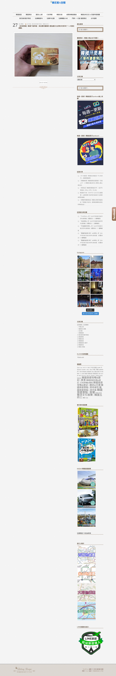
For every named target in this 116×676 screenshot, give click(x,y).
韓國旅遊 (19, 14)
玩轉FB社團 (50, 18)
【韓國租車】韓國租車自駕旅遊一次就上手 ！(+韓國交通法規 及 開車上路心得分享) (90, 183)
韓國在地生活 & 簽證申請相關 (90, 14)
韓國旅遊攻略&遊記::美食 (89, 378)
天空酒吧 (83, 369)
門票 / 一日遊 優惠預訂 (79, 18)
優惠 (95, 367)
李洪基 (101, 371)
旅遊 (81, 371)
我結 (91, 369)
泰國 (85, 373)
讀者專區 (81, 337)
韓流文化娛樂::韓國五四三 (89, 396)
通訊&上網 (39, 14)
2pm (78, 367)
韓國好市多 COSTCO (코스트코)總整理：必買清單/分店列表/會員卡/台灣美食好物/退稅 (90, 195)
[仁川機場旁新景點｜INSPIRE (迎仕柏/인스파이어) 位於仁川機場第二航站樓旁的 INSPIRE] (96, 275)
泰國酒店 (95, 373)
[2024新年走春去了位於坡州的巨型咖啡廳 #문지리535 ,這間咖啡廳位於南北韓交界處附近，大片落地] (83, 275)
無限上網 (81, 375)
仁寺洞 (92, 367)
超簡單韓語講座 (72, 14)
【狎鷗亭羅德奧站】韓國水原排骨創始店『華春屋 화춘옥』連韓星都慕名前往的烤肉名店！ (90, 202)
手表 (93, 369)
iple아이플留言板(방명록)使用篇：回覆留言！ (90, 235)
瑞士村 (85, 375)
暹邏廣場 (89, 371)
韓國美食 (29, 14)
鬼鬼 (87, 397)
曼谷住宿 (97, 371)
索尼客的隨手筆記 (25, 18)
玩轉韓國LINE (63, 18)
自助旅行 (93, 375)
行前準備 (49, 14)
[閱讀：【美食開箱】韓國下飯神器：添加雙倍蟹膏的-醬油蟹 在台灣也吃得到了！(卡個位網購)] (43, 77)
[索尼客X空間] (58, 2)
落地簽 (101, 375)
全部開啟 (79, 324)
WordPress (86, 669)
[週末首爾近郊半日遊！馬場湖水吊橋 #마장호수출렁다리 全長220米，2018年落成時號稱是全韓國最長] (83, 262)
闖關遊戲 (79, 378)
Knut (87, 671)
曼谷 (93, 371)
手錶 (97, 369)
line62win (84, 216)
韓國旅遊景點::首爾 (89, 391)
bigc (81, 367)
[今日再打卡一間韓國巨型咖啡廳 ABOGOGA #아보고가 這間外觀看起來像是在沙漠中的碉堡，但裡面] (96, 262)
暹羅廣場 (84, 371)
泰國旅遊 (81, 333)
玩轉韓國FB (39, 18)
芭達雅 (97, 375)
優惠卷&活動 (82, 329)
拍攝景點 (101, 369)
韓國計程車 (98, 393)
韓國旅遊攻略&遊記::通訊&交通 (90, 383)
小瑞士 (87, 369)
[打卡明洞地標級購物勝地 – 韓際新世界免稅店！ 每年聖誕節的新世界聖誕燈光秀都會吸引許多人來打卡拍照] (96, 301)
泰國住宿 (90, 373)
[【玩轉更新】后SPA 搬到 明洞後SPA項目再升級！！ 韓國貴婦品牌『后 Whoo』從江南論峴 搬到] (96, 288)
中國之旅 (81, 326)
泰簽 (100, 373)
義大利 (88, 375)
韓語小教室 (82, 347)
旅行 (78, 371)
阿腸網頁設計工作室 (98, 671)
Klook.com (80, 357)
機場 (78, 373)
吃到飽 (99, 367)
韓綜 (84, 397)
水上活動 (82, 373)
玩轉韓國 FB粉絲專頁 (84, 533)
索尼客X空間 (24, 669)
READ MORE (43, 82)
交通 (88, 367)
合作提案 (94, 18)
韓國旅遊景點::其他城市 (90, 386)
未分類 (29, 24)
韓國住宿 (59, 14)
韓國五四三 (46, 24)
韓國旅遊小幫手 (83, 343)
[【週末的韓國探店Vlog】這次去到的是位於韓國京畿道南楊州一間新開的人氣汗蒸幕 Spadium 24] (83, 288)
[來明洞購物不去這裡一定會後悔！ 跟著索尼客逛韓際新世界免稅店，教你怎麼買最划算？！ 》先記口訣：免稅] (83, 301)
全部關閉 (85, 324)
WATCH (85, 367)
